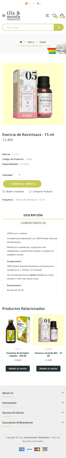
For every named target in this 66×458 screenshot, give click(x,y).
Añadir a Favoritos (15, 191)
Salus (17, 349)
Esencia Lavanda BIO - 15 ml (48, 354)
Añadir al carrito (23, 184)
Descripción (33, 215)
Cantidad (7, 174)
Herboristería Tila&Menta (36, 437)
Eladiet (43, 42)
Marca (31, 42)
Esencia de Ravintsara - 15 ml (35, 45)
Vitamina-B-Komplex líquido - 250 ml (17, 354)
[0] (54, 15)
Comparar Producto (42, 191)
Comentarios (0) (33, 223)
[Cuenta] (39, 3)
